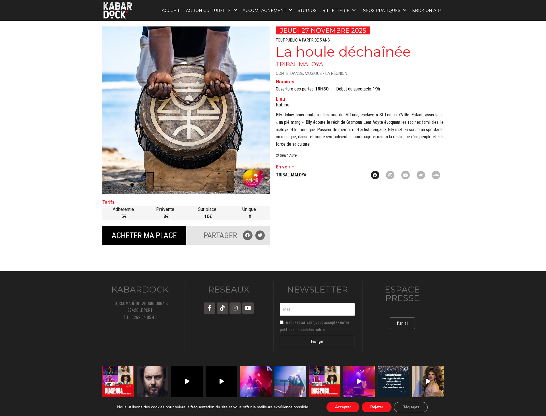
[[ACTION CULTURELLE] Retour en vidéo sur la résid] (221, 381)
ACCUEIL (171, 10)
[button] (248, 235)
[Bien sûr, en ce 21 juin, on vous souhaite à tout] (152, 381)
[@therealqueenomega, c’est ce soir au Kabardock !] (359, 381)
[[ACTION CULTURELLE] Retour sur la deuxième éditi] (187, 381)
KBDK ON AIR (426, 10)
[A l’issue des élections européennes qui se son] (393, 381)
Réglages (410, 407)
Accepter (343, 407)
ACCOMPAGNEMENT (264, 10)
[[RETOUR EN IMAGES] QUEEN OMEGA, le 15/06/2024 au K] (256, 381)
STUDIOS (307, 10)
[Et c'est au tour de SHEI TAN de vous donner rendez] (428, 381)
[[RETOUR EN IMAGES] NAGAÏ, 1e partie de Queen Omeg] (290, 381)
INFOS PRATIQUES (380, 10)
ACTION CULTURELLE (208, 10)
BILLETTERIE (335, 10)
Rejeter (376, 407)
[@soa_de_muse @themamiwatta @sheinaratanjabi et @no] (118, 381)
